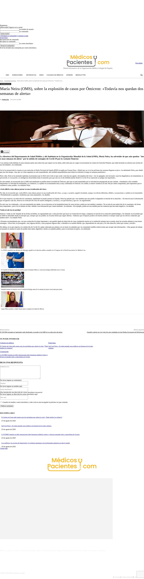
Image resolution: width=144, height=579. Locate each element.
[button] (141, 75)
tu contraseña (24, 31)
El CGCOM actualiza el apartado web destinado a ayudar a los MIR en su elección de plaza (31, 332)
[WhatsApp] (37, 105)
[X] (140, 50)
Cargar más (4, 448)
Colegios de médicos (7, 343)
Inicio (1, 81)
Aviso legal (3, 38)
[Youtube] (143, 50)
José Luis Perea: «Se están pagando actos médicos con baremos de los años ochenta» (26, 426)
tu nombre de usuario (27, 29)
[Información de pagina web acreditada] (72, 560)
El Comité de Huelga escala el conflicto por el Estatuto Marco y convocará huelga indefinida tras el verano (33, 270)
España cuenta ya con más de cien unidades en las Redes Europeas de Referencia (115, 332)
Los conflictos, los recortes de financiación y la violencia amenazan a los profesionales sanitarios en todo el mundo (35, 443)
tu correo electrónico (26, 43)
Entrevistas (52, 343)
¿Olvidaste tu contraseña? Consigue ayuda (14, 36)
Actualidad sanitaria (10, 81)
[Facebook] (128, 50)
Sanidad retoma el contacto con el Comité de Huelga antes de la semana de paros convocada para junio (31, 289)
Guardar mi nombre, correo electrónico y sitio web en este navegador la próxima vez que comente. (35, 402)
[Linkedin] (134, 50)
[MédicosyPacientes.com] (88, 61)
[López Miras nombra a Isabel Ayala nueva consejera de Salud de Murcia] (12, 306)
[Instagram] (131, 50)
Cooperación (4, 352)
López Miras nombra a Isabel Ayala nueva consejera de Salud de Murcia (22, 309)
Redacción (5, 99)
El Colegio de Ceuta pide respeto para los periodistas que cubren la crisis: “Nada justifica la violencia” (31, 417)
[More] (59, 105)
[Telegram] (137, 50)
